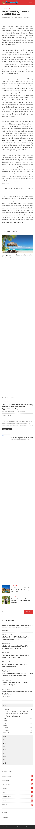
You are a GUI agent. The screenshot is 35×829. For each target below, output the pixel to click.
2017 (4, 759)
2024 (4, 740)
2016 (4, 763)
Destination (17, 780)
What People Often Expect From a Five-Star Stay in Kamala (17, 693)
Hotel (17, 792)
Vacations (17, 804)
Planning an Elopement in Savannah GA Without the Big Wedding (20, 600)
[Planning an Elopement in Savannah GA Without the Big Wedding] (6, 600)
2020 (4, 750)
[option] (17, 246)
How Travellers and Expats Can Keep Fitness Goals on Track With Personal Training (17, 675)
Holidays (7, 8)
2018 (4, 756)
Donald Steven (9, 411)
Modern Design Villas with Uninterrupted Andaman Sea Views (16, 665)
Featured (5, 817)
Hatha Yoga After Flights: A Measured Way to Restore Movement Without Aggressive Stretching (17, 407)
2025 (4, 736)
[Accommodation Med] (10, 2)
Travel (6, 402)
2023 (4, 743)
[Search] (25, 2)
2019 (4, 753)
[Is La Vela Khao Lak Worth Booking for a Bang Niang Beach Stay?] (6, 508)
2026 (4, 705)
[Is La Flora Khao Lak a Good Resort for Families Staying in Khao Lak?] (6, 589)
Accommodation (17, 776)
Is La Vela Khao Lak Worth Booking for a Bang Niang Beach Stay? (15, 638)
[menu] (30, 2)
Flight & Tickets (17, 784)
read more (6, 429)
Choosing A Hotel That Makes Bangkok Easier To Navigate (15, 684)
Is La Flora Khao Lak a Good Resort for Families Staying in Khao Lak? (20, 589)
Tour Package (17, 796)
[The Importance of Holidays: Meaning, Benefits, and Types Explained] (17, 244)
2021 (4, 746)
